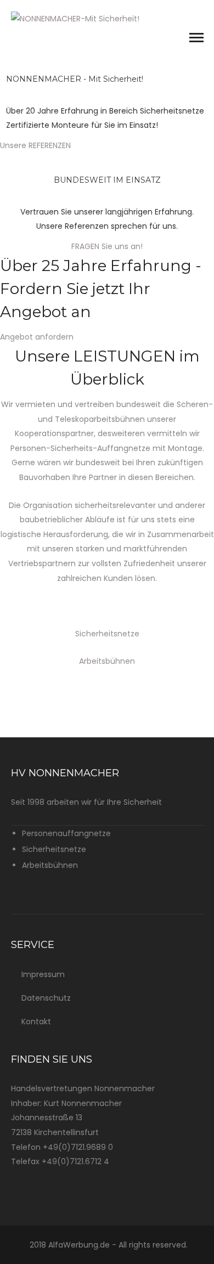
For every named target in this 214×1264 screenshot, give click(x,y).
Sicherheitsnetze (107, 633)
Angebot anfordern (37, 336)
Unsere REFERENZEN (35, 145)
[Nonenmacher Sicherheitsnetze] (75, 18)
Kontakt (36, 1021)
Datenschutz (46, 997)
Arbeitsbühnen (107, 661)
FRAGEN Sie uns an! (107, 246)
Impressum (43, 974)
